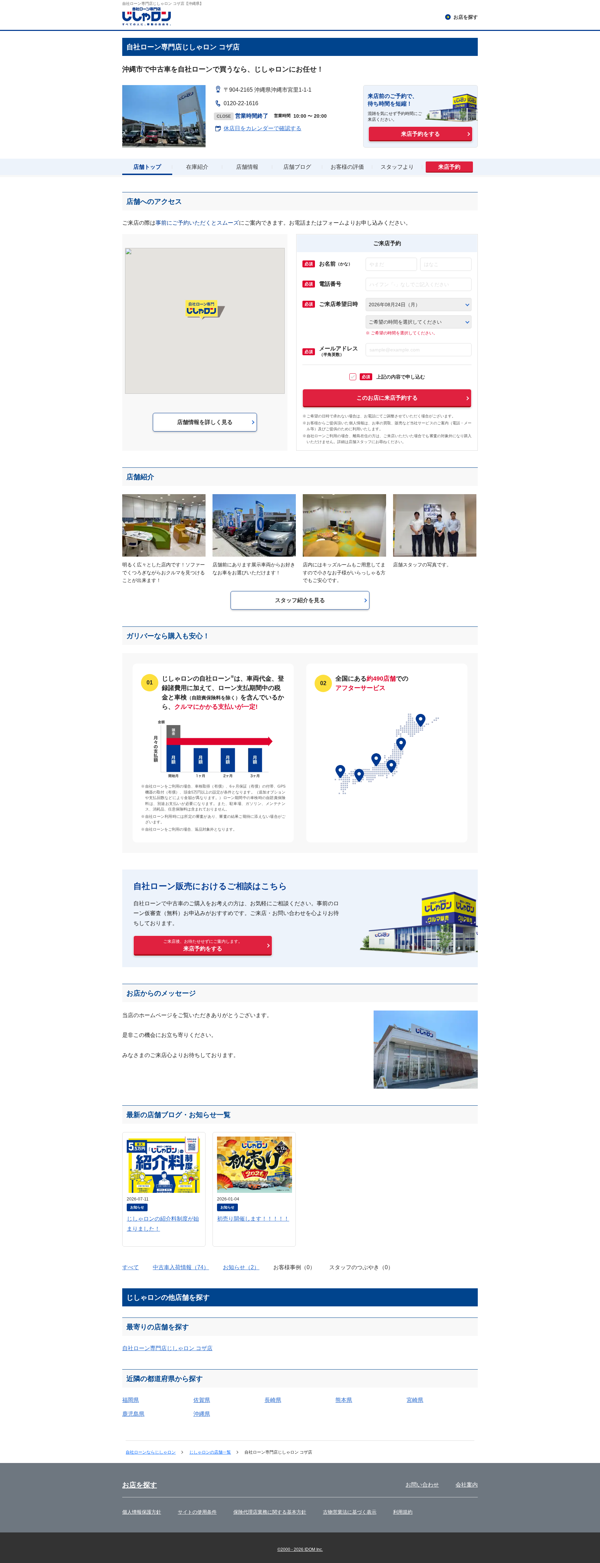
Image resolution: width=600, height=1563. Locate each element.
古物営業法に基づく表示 (349, 1512)
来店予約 (449, 167)
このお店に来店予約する (387, 398)
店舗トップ (147, 167)
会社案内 (467, 1485)
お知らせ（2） (241, 1267)
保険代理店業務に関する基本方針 (269, 1512)
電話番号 (330, 284)
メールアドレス (338, 351)
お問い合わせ (422, 1485)
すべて (130, 1267)
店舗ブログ (297, 167)
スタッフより (397, 167)
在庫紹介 (197, 167)
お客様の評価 (347, 167)
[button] (205, 310)
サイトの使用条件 (197, 1512)
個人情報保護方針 (141, 1512)
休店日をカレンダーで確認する (262, 128)
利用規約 (402, 1512)
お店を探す (139, 1485)
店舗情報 (247, 167)
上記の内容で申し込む (393, 377)
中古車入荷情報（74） (181, 1267)
